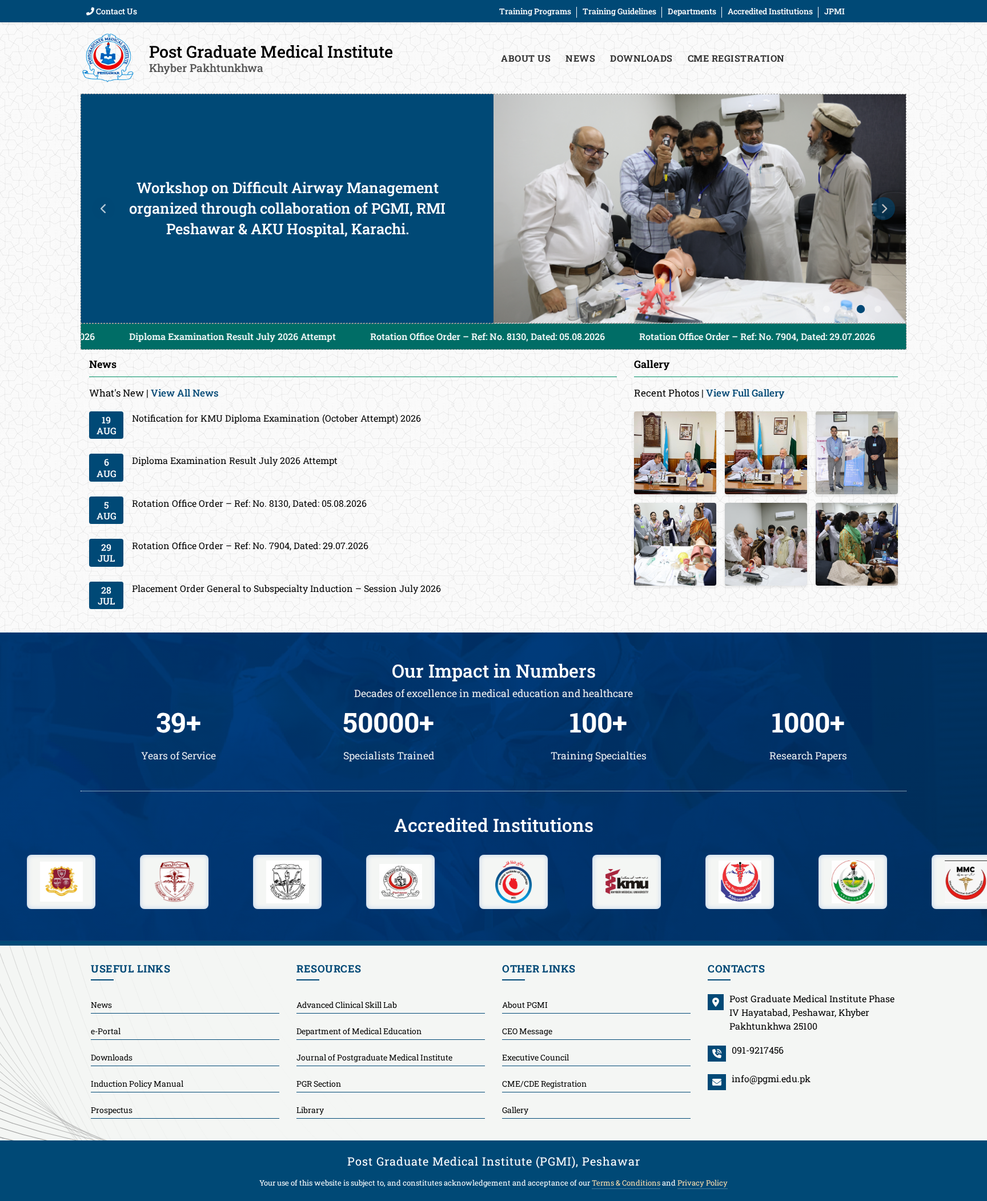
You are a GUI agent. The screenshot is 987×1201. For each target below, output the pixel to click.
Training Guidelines (619, 11)
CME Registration (736, 58)
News (580, 58)
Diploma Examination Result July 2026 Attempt (112, 336)
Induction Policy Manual (137, 1083)
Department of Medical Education (359, 1031)
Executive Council (535, 1057)
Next (883, 208)
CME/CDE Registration (544, 1083)
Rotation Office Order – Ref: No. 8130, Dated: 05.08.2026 (367, 336)
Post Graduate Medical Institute (271, 58)
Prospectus (112, 1109)
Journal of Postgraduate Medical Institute (374, 1057)
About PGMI (525, 1004)
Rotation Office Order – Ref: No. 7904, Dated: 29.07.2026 (637, 336)
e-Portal (106, 1031)
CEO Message (527, 1031)
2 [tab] (843, 309)
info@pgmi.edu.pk (771, 1078)
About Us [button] (526, 58)
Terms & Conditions (626, 1183)
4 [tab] (878, 309)
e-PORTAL (823, 58)
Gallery (515, 1109)
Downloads (641, 58)
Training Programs (535, 11)
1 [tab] (826, 309)
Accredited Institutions (770, 11)
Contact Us (115, 11)
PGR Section (318, 1083)
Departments (692, 11)
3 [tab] (860, 309)
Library (310, 1109)
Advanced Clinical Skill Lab (346, 1004)
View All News (185, 392)
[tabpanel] (493, 208)
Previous (103, 208)
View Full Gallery (745, 392)
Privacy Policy (702, 1183)
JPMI (834, 11)
